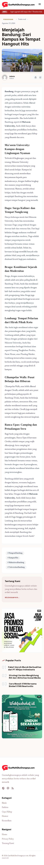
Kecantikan (6, 821)
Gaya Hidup (7, 812)
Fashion (5, 808)
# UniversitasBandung (16, 567)
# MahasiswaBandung (16, 562)
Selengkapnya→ (12, 597)
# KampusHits (13, 558)
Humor (5, 816)
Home (4, 835)
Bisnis (4, 803)
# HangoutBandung (15, 553)
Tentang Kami (8, 843)
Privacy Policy (8, 839)
